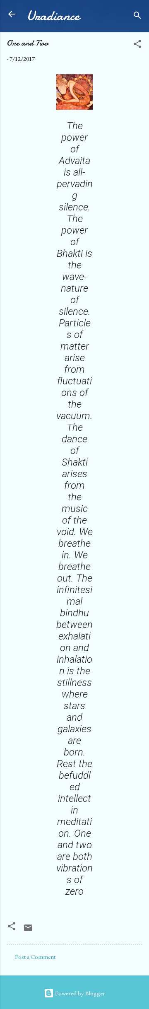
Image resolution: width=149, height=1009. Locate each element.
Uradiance (52, 16)
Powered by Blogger (79, 993)
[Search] (137, 16)
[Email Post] (28, 930)
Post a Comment (35, 957)
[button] (137, 45)
